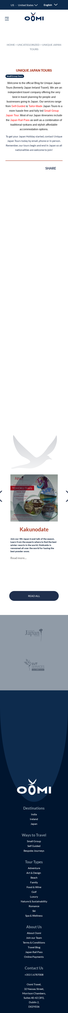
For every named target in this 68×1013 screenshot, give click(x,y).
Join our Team (34, 937)
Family (34, 882)
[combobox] (24, 5)
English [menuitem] (48, 4)
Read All (34, 595)
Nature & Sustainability (34, 901)
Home (11, 44)
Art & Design (33, 872)
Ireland (34, 819)
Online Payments (34, 956)
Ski (34, 910)
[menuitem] (49, 4)
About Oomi (34, 932)
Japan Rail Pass (34, 951)
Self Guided (33, 845)
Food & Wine (34, 887)
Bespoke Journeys (34, 850)
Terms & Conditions (34, 942)
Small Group (34, 841)
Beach (34, 877)
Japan (34, 823)
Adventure (34, 868)
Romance (34, 906)
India (34, 814)
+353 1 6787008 (34, 974)
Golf (34, 891)
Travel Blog (34, 947)
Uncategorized (28, 44)
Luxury (34, 896)
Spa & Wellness (34, 915)
